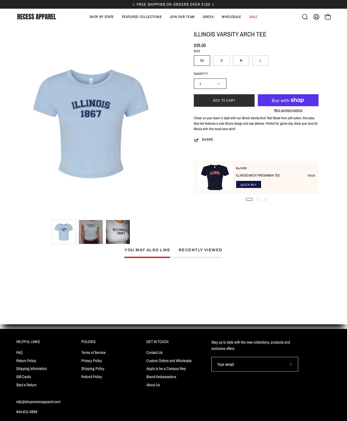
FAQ (19, 352)
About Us (153, 384)
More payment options (288, 110)
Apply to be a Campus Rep (166, 368)
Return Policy (26, 360)
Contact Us (154, 352)
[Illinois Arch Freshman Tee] (215, 177)
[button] (142, 17)
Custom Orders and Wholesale (169, 360)
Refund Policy (91, 376)
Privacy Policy (91, 360)
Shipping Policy (92, 368)
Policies (88, 341)
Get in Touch (157, 341)
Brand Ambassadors (161, 376)
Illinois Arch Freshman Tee (258, 175)
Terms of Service (93, 352)
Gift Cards (23, 376)
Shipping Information (31, 368)
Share (207, 139)
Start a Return (26, 384)
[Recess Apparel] (36, 16)
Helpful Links (28, 341)
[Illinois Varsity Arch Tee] (64, 232)
